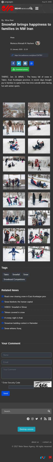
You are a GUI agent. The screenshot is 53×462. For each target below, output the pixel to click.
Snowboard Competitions (14, 279)
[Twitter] (37, 418)
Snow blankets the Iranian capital (18, 302)
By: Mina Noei (7, 20)
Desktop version (26, 429)
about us (35, 442)
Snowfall (16, 274)
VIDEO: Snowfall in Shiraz (15, 307)
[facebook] (41, 418)
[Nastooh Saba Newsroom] (41, 457)
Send (5, 393)
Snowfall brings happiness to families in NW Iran (26, 26)
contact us (47, 442)
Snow (25, 274)
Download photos (21, 69)
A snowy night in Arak (13, 318)
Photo (12, 37)
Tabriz (6, 274)
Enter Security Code (10, 383)
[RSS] (45, 418)
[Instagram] (32, 418)
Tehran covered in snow (14, 312)
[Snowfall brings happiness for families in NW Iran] (14, 110)
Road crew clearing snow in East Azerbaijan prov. (25, 296)
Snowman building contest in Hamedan (21, 323)
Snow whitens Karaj (12, 328)
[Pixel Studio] (49, 457)
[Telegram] (28, 418)
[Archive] (50, 418)
